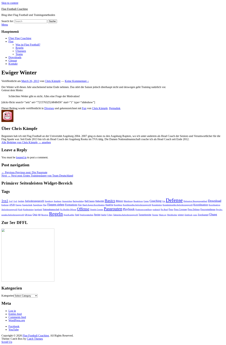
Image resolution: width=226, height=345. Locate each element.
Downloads (14, 57)
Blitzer (119, 201)
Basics (110, 200)
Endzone (5, 205)
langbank (38, 209)
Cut (163, 201)
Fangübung (37, 205)
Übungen (21, 50)
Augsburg (49, 201)
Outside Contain (96, 209)
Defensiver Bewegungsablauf (195, 201)
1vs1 (4, 201)
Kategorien (7, 295)
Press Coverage (180, 209)
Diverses (49, 108)
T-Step (109, 215)
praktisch (156, 209)
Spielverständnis (86, 215)
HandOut (109, 205)
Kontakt (12, 63)
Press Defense (194, 209)
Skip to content (9, 2)
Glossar (12, 60)
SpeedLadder (69, 215)
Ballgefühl (99, 201)
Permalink (114, 108)
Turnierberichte (145, 215)
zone (195, 215)
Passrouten (113, 208)
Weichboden (172, 215)
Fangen (19, 205)
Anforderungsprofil (34, 201)
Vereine (155, 215)
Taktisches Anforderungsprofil (125, 215)
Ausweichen (67, 201)
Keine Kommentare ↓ (77, 81)
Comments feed (17, 317)
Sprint (97, 214)
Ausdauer (57, 201)
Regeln (19, 47)
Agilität (21, 201)
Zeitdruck (188, 215)
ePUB (12, 204)
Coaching (156, 201)
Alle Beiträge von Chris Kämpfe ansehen (26, 142)
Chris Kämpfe (53, 81)
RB (39, 215)
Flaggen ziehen (55, 204)
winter (181, 214)
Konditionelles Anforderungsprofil (137, 205)
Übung (213, 214)
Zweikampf (203, 214)
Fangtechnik (27, 205)
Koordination (200, 204)
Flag (10, 41)
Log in (12, 310)
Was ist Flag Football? (28, 44)
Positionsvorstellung (143, 209)
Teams (19, 54)
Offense (83, 209)
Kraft (20, 209)
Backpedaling (78, 201)
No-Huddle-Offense (68, 209)
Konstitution (157, 205)
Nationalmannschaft (51, 209)
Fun (84, 108)
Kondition (118, 205)
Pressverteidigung (207, 209)
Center (146, 201)
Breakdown (138, 201)
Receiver (44, 215)
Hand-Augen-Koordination (93, 205)
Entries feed (15, 313)
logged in (21, 157)
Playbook (129, 209)
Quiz (35, 214)
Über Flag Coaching (19, 38)
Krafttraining (28, 209)
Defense (174, 200)
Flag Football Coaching (14, 8)
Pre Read (164, 209)
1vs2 (11, 201)
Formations (71, 204)
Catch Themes (35, 338)
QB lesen (28, 215)
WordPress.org (16, 320)
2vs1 (15, 201)
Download (214, 201)
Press (171, 209)
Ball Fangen (90, 201)
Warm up (162, 215)
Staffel (103, 215)
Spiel (77, 215)
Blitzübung (128, 201)
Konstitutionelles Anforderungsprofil (178, 205)
